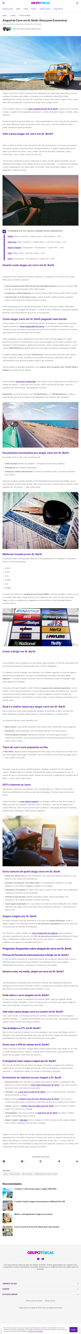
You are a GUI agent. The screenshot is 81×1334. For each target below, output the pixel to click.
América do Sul (8, 9)
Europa (33, 9)
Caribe (25, 9)
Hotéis (10, 236)
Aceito (73, 1330)
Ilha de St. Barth (27, 1174)
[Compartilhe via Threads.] (40, 1161)
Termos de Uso (50, 1301)
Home (5, 15)
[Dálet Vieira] (5, 29)
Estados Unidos (45, 9)
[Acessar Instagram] (38, 1259)
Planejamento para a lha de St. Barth (46, 1174)
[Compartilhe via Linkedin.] (77, 1161)
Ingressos (12, 242)
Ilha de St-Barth (25, 15)
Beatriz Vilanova (25, 29)
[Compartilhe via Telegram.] (59, 1161)
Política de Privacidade (34, 1301)
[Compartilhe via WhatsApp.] (4, 1161)
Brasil (18, 9)
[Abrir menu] (4, 3)
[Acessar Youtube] (42, 1259)
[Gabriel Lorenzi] (10, 29)
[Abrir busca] (77, 3)
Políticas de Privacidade (35, 1331)
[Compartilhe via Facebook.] (22, 1161)
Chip (10, 253)
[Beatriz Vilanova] (7, 29)
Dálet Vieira (16, 29)
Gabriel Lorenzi (36, 29)
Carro (10, 259)
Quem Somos (58, 9)
